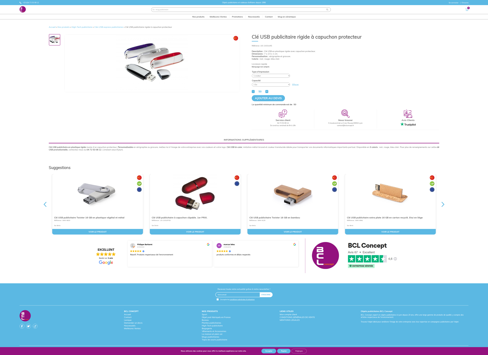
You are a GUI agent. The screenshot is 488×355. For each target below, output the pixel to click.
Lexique (128, 320)
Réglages (299, 351)
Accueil (52, 27)
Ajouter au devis (268, 98)
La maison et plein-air (212, 334)
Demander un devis (133, 323)
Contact (128, 317)
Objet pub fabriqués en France (216, 317)
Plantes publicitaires (211, 323)
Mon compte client (288, 314)
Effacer (295, 84)
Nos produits (64, 27)
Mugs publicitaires (210, 337)
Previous (45, 204)
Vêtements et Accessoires (214, 331)
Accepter (268, 351)
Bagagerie (207, 328)
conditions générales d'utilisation (242, 299)
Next (443, 204)
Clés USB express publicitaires (108, 27)
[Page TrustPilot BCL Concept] (354, 255)
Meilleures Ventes (132, 328)
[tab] (244, 139)
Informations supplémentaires (244, 139)
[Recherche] (327, 10)
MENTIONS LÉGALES (290, 320)
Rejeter (284, 351)
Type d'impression (260, 71)
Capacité (256, 80)
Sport (204, 314)
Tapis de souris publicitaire (214, 339)
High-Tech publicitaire (82, 27)
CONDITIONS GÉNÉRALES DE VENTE (297, 317)
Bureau (205, 320)
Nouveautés (129, 325)
